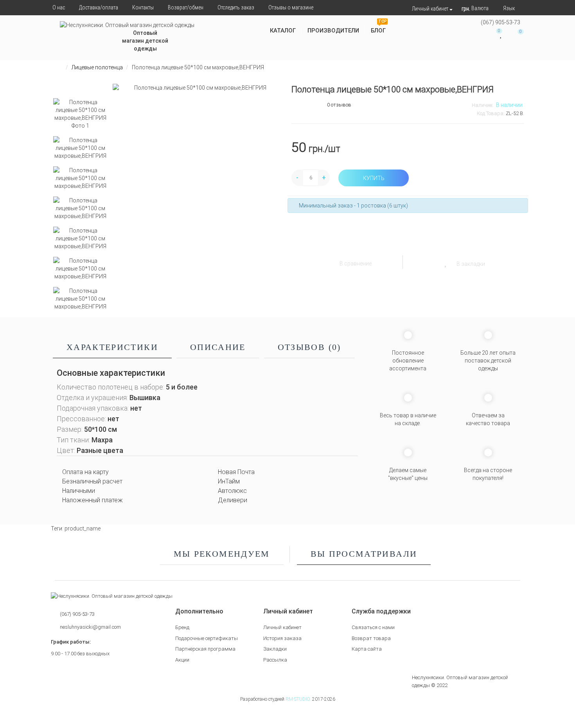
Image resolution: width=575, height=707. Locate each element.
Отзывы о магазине (290, 7)
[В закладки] (446, 261)
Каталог (283, 30)
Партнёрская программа (205, 649)
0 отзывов (339, 105)
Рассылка (275, 660)
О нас (58, 7)
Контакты (143, 7)
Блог (378, 27)
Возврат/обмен (185, 7)
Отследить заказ (235, 7)
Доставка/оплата (98, 7)
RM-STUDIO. (298, 699)
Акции (182, 660)
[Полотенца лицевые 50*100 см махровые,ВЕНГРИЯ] (80, 114)
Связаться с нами (373, 627)
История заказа (282, 638)
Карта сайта (367, 649)
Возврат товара (371, 638)
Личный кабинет (282, 627)
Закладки (275, 649)
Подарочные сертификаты (206, 638)
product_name (83, 528)
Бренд (182, 627)
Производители (333, 30)
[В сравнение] (329, 261)
